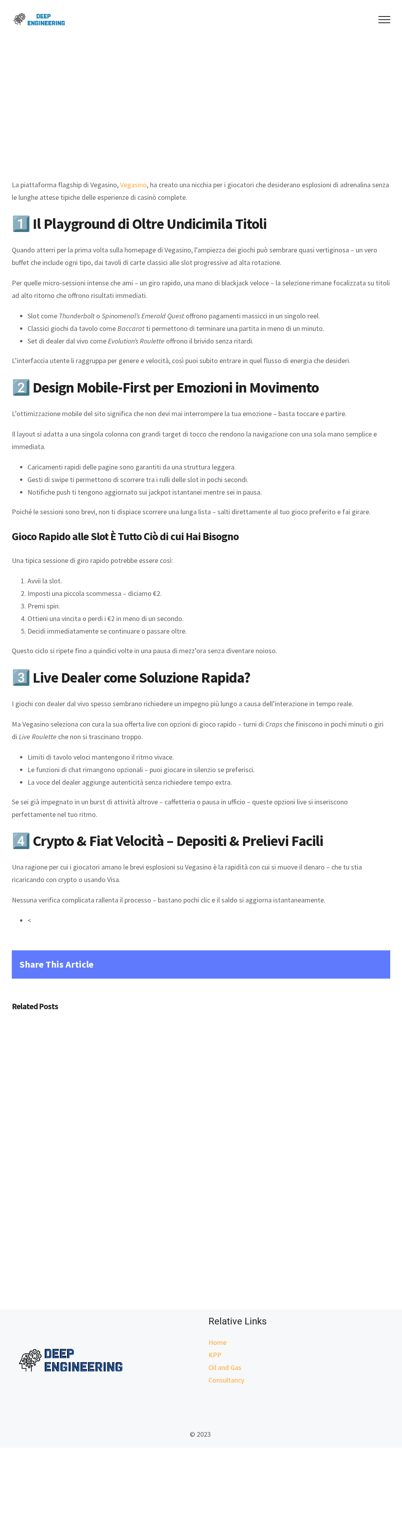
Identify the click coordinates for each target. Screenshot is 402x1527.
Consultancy (226, 1380)
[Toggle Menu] (384, 19)
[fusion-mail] (201, 1408)
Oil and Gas (224, 1367)
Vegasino (133, 184)
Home (217, 1342)
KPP (214, 1354)
